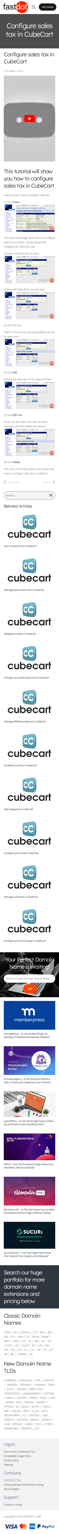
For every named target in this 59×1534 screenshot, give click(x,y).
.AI (17, 1406)
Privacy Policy (11, 1460)
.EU (13, 1336)
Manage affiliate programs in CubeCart (25, 721)
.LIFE (43, 1411)
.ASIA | (21, 1336)
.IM (40, 1345)
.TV (27, 1336)
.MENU (10, 1398)
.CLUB (34, 1411)
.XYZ (36, 1428)
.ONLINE (29, 1402)
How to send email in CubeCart (20, 546)
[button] (34, 7)
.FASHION (22, 1419)
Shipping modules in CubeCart (20, 633)
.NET (42, 1332)
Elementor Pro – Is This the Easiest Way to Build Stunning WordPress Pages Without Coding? (29, 1211)
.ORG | (17, 1341)
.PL (45, 1350)
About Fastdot (11, 1489)
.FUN (18, 1402)
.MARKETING (11, 1428)
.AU (15, 1332)
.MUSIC (35, 1406)
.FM (36, 1341)
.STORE (48, 1424)
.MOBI (35, 1336)
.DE (16, 1345)
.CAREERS (11, 1384)
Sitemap (8, 1464)
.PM (47, 1345)
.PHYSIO (8, 1406)
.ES (49, 1341)
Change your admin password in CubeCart (26, 677)
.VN (39, 1350)
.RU (34, 1345)
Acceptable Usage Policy (17, 1456)
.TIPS (37, 1380)
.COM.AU (25, 1332)
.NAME (45, 1336)
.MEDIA (34, 1419)
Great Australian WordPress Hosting (24, 1484)
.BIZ (49, 1332)
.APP (6, 1411)
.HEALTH (9, 1419)
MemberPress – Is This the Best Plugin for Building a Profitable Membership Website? (27, 1035)
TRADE (33, 1398)
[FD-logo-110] (16, 7)
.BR (12, 1354)
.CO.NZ (8, 1345)
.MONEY (40, 1402)
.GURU (10, 1389)
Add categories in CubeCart (18, 809)
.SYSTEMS (48, 1393)
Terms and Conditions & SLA (19, 1451)
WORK (9, 1402)
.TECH (38, 1424)
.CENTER (21, 1389)
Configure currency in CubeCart (20, 765)
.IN (31, 1354)
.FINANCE (26, 1428)
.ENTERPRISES (12, 1393)
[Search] (51, 495)
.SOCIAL (15, 1411)
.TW (6, 1350)
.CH (32, 1350)
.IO (24, 1415)
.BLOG (24, 1406)
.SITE (52, 1398)
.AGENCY (46, 1419)
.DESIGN (17, 1424)
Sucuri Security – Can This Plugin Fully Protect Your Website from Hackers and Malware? (27, 1254)
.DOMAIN (39, 1384)
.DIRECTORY (35, 1389)
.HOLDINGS (25, 1380)
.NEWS (28, 1424)
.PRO (26, 1411)
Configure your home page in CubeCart (25, 940)
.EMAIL (51, 1384)
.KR (5, 1354)
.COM (7, 1332)
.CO (35, 1332)
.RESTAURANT (12, 1415)
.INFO (7, 1341)
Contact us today (13, 1504)
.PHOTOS (22, 1398)
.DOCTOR (33, 1415)
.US (23, 1341)
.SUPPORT (48, 1380)
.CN (19, 1350)
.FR (12, 1350)
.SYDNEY (22, 1354)
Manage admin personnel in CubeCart (24, 589)
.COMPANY (10, 1380)
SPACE (43, 1398)
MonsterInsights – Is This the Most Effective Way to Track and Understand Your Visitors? (27, 1080)
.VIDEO (46, 1406)
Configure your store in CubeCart (21, 853)
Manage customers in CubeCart (21, 896)
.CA (25, 1350)
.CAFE (45, 1415)
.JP (50, 1350)
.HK (43, 1341)
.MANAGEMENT (31, 1393)
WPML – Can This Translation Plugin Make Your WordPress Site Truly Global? (28, 1166)
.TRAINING (26, 1384)
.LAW (6, 1424)
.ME (6, 1336)
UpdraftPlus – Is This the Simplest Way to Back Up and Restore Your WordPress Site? (29, 1122)
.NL (30, 1341)
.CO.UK (25, 1345)
